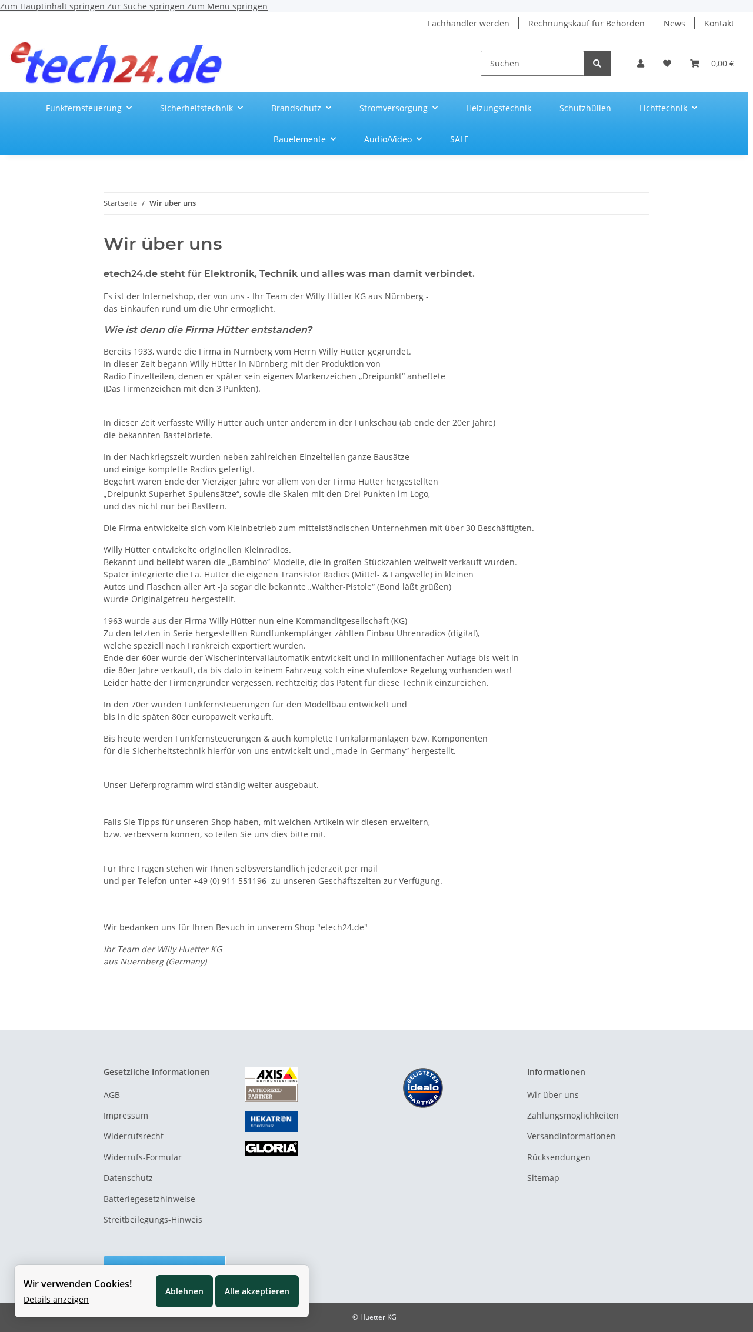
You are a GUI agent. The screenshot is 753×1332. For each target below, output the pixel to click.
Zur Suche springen (147, 6)
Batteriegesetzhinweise (149, 1198)
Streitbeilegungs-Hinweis (153, 1219)
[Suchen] (597, 63)
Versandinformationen (571, 1135)
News (674, 23)
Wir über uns (553, 1094)
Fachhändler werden (468, 23)
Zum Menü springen (227, 6)
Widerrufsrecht (134, 1135)
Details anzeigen (56, 1299)
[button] (641, 63)
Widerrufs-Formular (143, 1157)
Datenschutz (128, 1177)
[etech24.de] (117, 63)
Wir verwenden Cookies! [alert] (78, 1283)
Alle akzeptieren (257, 1291)
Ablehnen (184, 1291)
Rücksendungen (559, 1157)
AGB (112, 1094)
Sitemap (543, 1177)
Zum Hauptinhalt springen (53, 6)
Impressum (126, 1115)
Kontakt (719, 23)
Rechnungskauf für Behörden (586, 23)
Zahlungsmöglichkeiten (573, 1115)
